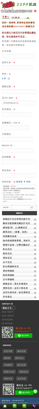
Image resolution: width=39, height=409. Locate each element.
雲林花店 (7, 258)
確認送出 (19, 213)
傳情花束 (8, 379)
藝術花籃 (21, 351)
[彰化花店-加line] (15, 405)
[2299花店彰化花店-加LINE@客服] (35, 391)
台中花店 (7, 262)
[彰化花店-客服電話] (34, 405)
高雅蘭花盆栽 (10, 236)
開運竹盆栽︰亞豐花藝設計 (16, 245)
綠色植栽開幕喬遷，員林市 (16, 240)
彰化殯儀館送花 (11, 266)
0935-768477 (8, 316)
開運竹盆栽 (9, 372)
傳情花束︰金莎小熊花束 (15, 288)
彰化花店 (7, 249)
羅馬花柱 (19, 358)
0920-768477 (8, 312)
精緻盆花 (24, 372)
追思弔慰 (8, 351)
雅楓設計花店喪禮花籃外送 (16, 219)
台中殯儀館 (8, 279)
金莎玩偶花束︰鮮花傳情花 (16, 292)
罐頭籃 (7, 358)
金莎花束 (21, 379)
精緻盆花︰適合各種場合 (15, 284)
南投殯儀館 (8, 275)
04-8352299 (7, 320)
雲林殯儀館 (8, 271)
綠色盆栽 (21, 365)
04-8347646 (7, 323)
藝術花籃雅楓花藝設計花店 (16, 223)
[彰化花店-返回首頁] (5, 405)
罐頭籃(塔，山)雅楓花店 (15, 227)
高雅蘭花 (8, 365)
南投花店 (7, 253)
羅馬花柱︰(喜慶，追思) (15, 232)
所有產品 (7, 297)
